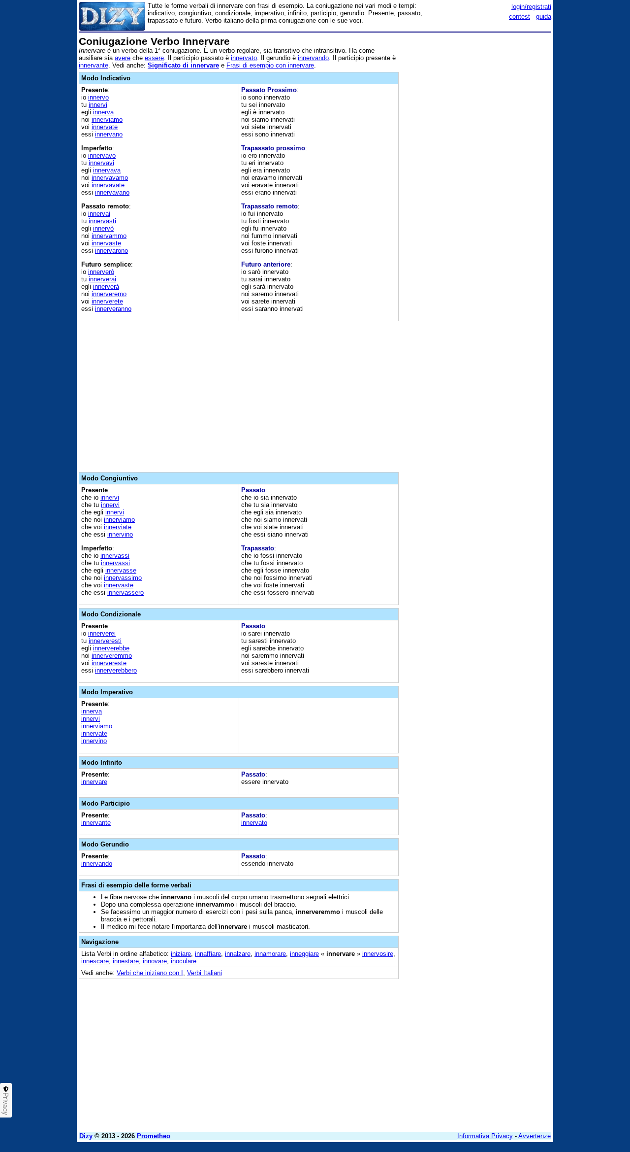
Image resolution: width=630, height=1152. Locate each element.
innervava (107, 170)
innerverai (102, 279)
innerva (103, 112)
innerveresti (105, 640)
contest (519, 16)
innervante (93, 65)
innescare (95, 961)
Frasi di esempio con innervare (270, 65)
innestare (126, 961)
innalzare (238, 953)
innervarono (111, 250)
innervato (244, 58)
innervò (103, 228)
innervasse (120, 570)
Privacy (6, 1103)
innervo (98, 97)
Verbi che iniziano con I (150, 973)
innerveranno (113, 308)
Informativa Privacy (485, 1136)
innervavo (102, 155)
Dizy (86, 1136)
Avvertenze (534, 1136)
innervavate (108, 185)
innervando (313, 58)
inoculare (183, 961)
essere (154, 58)
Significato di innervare (183, 65)
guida (543, 16)
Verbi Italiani (204, 973)
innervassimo (123, 577)
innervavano (112, 192)
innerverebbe (111, 648)
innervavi (101, 163)
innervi (98, 104)
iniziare (181, 953)
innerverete (107, 301)
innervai (99, 213)
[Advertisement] (477, 184)
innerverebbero (116, 670)
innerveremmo (112, 655)
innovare (155, 961)
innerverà (106, 286)
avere (122, 58)
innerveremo (109, 294)
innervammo (109, 235)
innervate (105, 127)
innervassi (114, 555)
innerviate (117, 527)
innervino (120, 534)
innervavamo (110, 177)
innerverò (101, 271)
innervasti (102, 221)
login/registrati (531, 6)
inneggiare (304, 953)
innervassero (125, 592)
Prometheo (153, 1136)
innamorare (270, 953)
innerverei (102, 633)
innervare (94, 781)
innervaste (106, 243)
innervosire (377, 953)
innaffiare (208, 953)
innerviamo (107, 119)
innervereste (109, 663)
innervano (109, 134)
